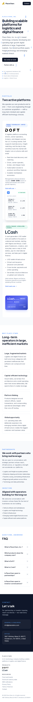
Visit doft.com (9, 188)
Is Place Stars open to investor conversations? (13, 582)
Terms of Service (7, 687)
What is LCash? (10, 567)
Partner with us (9, 65)
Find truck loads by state (9, 679)
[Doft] (5, 667)
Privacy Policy (6, 684)
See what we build (10, 59)
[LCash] (5, 670)
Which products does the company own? (13, 554)
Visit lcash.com (10, 286)
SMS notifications (7, 682)
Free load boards (7, 677)
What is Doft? (9, 561)
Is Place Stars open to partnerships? (12, 574)
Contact (26, 3)
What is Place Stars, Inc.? (13, 547)
